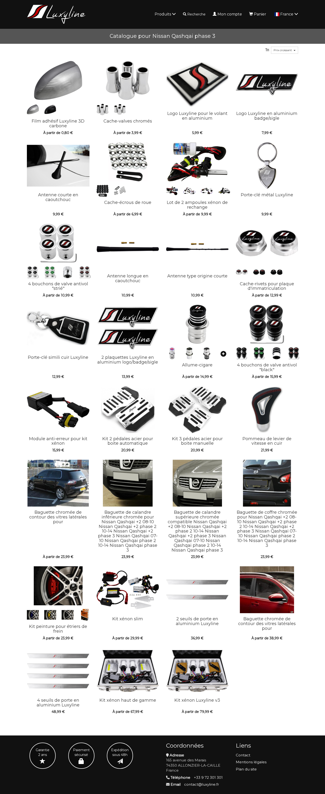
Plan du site (246, 769)
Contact (243, 755)
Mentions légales (251, 762)
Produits (163, 14)
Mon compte (229, 14)
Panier (260, 14)
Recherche (196, 14)
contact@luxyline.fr (201, 784)
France (287, 14)
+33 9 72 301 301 (208, 777)
